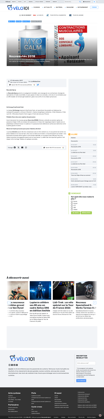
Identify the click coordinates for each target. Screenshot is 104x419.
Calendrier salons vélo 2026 (62, 407)
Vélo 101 (12, 21)
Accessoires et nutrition (61, 403)
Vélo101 (10, 369)
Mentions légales (91, 417)
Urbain (55, 1)
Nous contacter (72, 417)
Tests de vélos (58, 401)
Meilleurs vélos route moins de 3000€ (87, 405)
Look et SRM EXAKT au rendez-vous (81, 186)
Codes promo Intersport (84, 394)
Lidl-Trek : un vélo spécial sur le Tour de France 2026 (63, 305)
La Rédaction (35, 81)
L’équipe (63, 417)
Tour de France (12, 397)
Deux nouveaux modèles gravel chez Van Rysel (15, 305)
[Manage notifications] (100, 415)
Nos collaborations (13, 411)
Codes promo (81, 392)
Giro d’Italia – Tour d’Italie (14, 399)
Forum (94, 7)
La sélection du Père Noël (78, 152)
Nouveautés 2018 (76, 146)
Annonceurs (11, 409)
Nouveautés (26, 21)
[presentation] (9, 302)
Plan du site (81, 417)
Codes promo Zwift (82, 400)
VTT (25, 1)
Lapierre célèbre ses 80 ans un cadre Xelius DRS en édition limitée (40, 306)
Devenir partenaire (13, 407)
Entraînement (83, 7)
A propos (56, 417)
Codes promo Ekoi (82, 398)
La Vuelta (10, 401)
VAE (74, 207)
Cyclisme (10, 395)
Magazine (70, 7)
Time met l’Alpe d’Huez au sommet (80, 175)
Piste (19, 1)
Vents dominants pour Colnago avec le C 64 (83, 181)
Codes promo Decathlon (84, 402)
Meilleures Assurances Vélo (61, 405)
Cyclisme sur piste (36, 395)
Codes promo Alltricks (83, 396)
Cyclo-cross (39, 1)
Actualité (48, 7)
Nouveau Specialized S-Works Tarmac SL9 (86, 305)
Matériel (59, 7)
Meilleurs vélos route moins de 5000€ (87, 407)
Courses (36, 7)
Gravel (31, 1)
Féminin (48, 1)
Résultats (86, 212)
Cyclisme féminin (35, 413)
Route (14, 1)
